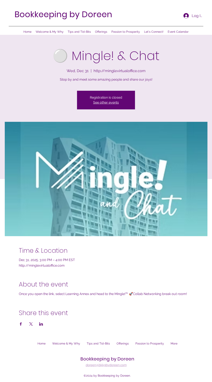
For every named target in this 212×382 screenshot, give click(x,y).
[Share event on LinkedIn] (41, 324)
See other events (106, 102)
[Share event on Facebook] (21, 324)
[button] (101, 32)
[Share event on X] (31, 324)
